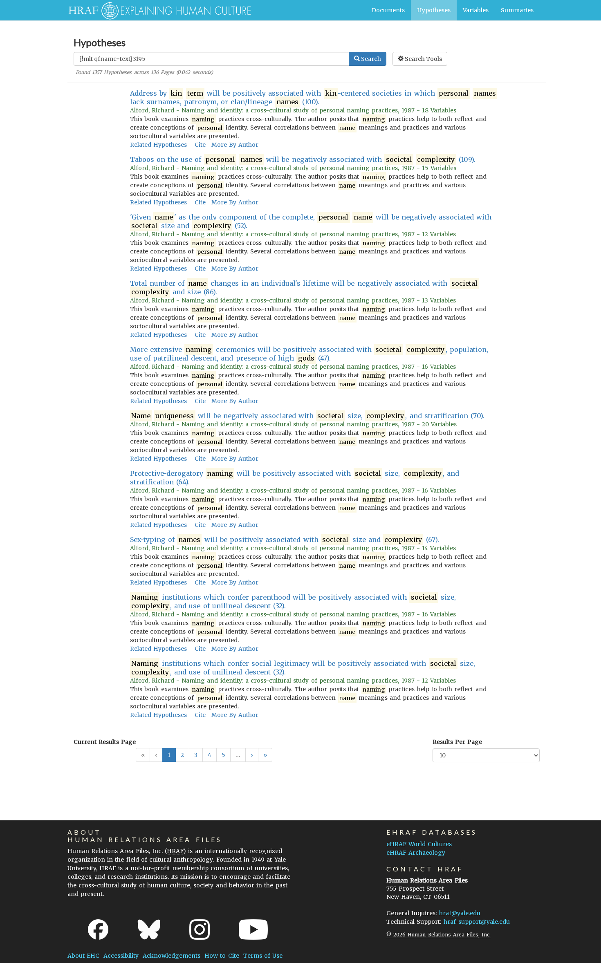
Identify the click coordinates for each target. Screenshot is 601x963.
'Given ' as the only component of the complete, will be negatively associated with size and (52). (311, 221)
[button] (251, 755)
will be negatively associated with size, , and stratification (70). (307, 416)
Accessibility (121, 955)
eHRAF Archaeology (415, 852)
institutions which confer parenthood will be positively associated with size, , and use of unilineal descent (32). (293, 601)
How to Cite (221, 955)
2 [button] (182, 755)
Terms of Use (263, 955)
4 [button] (209, 755)
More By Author (234, 144)
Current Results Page (105, 742)
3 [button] (195, 755)
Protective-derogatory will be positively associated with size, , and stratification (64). (295, 477)
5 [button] (223, 755)
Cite (200, 144)
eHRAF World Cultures (419, 844)
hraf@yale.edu (459, 913)
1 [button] (169, 755)
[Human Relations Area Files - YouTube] (253, 929)
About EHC (83, 955)
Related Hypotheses (158, 144)
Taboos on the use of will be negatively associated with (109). (302, 159)
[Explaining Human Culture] (156, 10)
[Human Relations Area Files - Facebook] (98, 929)
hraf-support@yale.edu (477, 921)
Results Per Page (457, 742)
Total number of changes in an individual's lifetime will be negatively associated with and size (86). (304, 287)
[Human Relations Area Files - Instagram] (199, 929)
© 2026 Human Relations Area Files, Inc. (438, 935)
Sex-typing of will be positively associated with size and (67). (284, 539)
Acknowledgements (171, 955)
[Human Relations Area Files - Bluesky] (149, 929)
